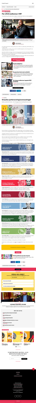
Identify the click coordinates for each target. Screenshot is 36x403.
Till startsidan (18, 269)
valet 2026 (19, 265)
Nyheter (19, 94)
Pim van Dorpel (13, 94)
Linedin (18, 396)
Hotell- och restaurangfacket (18, 384)
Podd (24, 265)
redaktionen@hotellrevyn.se (18, 387)
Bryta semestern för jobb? (7, 280)
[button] (16, 346)
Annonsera (18, 372)
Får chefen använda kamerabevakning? (9, 286)
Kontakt (18, 374)
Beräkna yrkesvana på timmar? (8, 283)
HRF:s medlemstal (6, 94)
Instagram (20, 396)
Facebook (16, 396)
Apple (15, 242)
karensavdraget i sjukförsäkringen (9, 265)
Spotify (19, 242)
